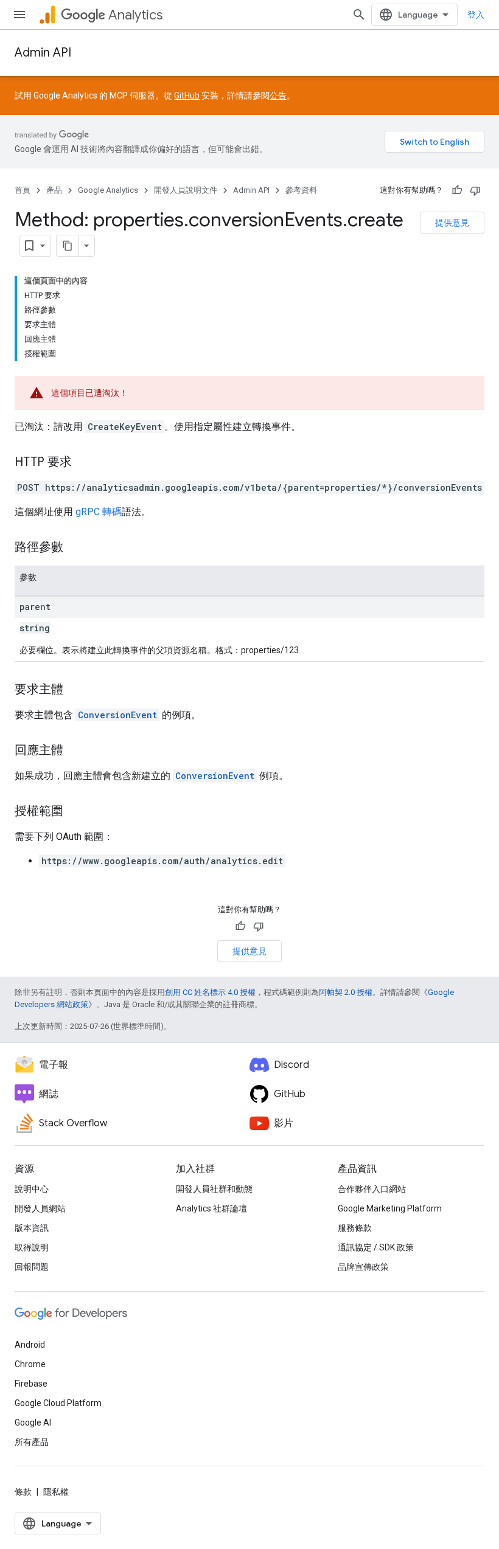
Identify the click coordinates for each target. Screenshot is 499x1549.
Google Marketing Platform (390, 1208)
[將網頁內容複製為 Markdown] (68, 245)
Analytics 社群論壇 (211, 1208)
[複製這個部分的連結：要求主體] (75, 690)
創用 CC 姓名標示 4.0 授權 (210, 992)
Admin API (43, 52)
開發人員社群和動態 (214, 1189)
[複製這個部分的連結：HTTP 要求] (84, 463)
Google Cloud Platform (58, 1403)
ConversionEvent (117, 715)
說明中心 (32, 1189)
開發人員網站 (40, 1208)
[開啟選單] (19, 14)
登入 (475, 14)
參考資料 (301, 190)
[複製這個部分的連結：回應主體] (75, 751)
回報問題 (32, 1267)
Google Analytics (108, 190)
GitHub (187, 95)
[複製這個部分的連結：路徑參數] (75, 548)
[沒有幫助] (475, 190)
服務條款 (355, 1228)
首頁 (22, 190)
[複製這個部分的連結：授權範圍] (75, 812)
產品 (54, 190)
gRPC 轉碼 (98, 512)
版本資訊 (32, 1228)
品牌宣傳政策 (363, 1267)
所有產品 (32, 1442)
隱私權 (56, 1492)
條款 (23, 1492)
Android (30, 1345)
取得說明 (32, 1247)
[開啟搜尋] (359, 14)
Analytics (135, 15)
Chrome (30, 1364)
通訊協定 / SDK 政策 (376, 1247)
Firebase (31, 1383)
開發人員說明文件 (185, 190)
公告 (278, 95)
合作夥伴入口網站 (372, 1189)
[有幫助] (457, 190)
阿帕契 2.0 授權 (345, 992)
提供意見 (452, 222)
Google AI (33, 1422)
